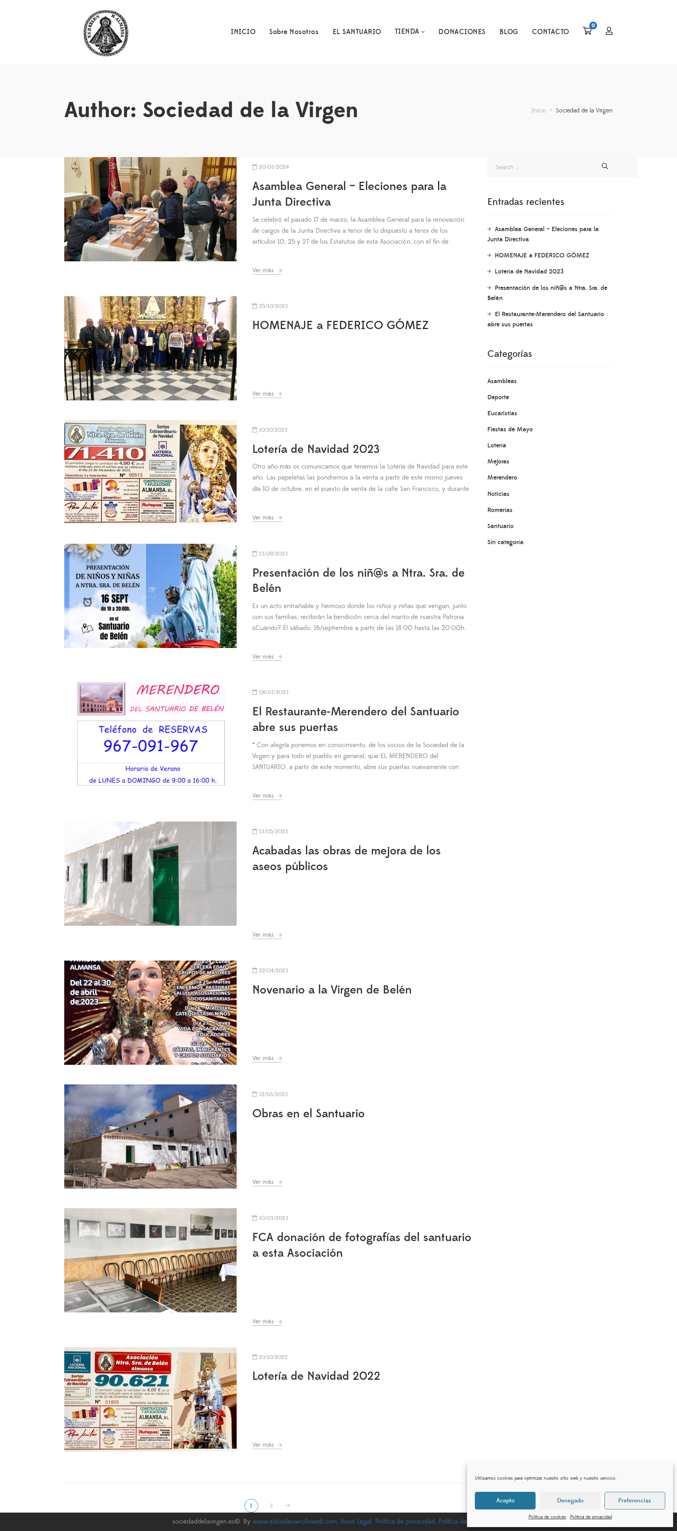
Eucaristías (502, 413)
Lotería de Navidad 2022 (316, 1376)
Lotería (496, 445)
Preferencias (634, 1500)
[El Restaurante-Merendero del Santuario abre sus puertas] (150, 734)
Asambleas (502, 381)
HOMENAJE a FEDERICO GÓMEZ (340, 325)
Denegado (570, 1500)
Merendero (502, 477)
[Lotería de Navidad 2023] (150, 472)
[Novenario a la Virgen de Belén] (150, 1013)
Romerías (499, 510)
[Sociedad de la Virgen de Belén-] (105, 32)
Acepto (505, 1500)
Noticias (498, 494)
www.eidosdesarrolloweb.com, (296, 1521)
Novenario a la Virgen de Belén (332, 990)
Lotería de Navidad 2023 (316, 449)
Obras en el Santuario (308, 1113)
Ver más (264, 270)
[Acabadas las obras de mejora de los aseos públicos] (150, 874)
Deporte (498, 397)
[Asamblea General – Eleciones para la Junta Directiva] (150, 209)
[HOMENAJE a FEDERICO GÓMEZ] (150, 348)
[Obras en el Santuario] (150, 1136)
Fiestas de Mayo (510, 429)
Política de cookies (547, 1517)
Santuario (500, 526)
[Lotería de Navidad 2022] (150, 1399)
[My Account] (609, 32)
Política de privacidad (591, 1517)
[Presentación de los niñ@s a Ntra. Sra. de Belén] (150, 596)
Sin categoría (505, 542)
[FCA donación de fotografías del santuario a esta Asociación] (150, 1260)
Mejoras (498, 461)
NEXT (288, 1506)
